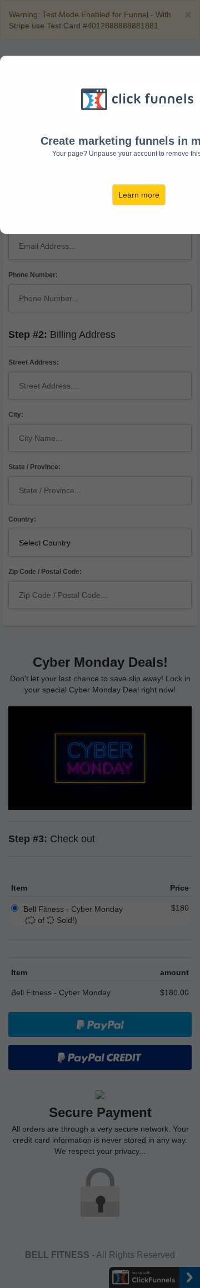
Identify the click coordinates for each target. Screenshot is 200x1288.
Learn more (138, 194)
